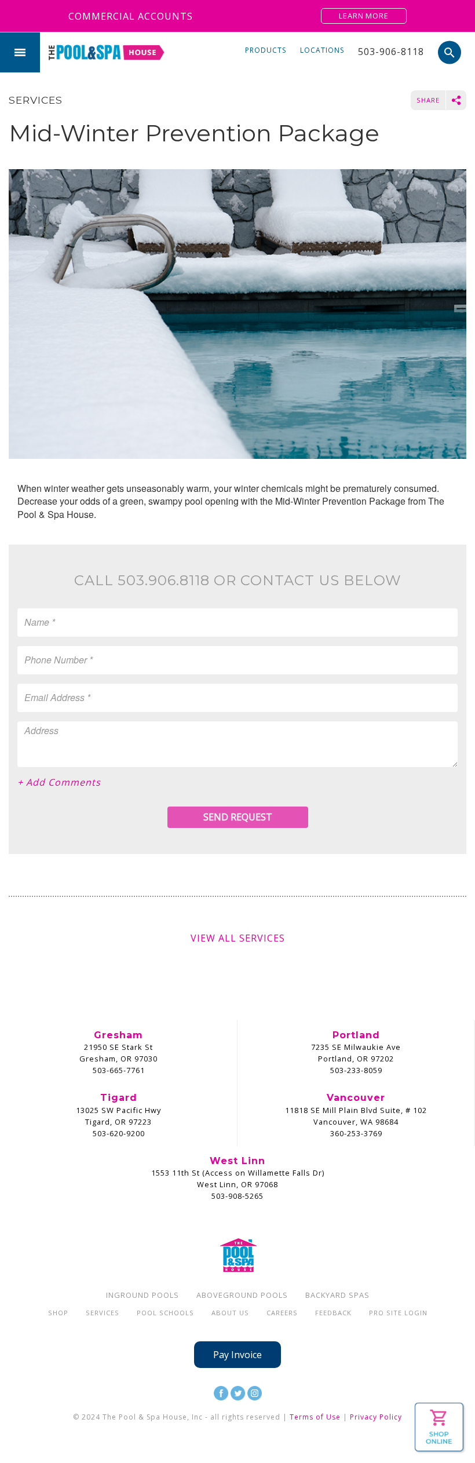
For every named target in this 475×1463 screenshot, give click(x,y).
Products (265, 50)
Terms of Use (315, 1417)
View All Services (238, 938)
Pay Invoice (237, 1354)
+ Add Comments (59, 782)
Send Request (237, 817)
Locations (322, 50)
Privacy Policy (376, 1417)
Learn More (364, 15)
